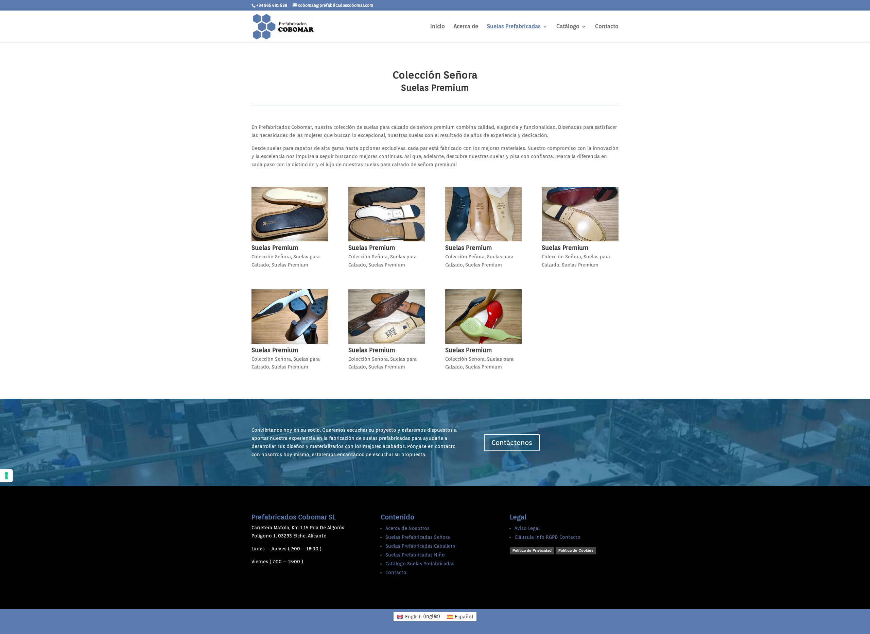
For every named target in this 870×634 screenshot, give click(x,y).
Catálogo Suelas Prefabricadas (419, 563)
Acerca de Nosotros (407, 528)
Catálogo (567, 27)
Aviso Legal (527, 528)
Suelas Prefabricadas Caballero (420, 546)
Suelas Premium (274, 247)
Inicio (437, 27)
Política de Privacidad (532, 550)
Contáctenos (511, 443)
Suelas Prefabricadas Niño (415, 555)
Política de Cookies (575, 550)
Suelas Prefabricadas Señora (417, 537)
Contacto (607, 27)
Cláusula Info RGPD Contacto (547, 537)
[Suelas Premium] (289, 214)
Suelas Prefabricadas (514, 27)
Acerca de (466, 27)
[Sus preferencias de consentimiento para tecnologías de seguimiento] (6, 475)
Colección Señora (271, 256)
